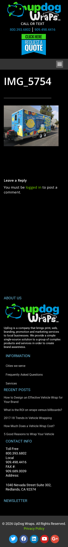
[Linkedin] (34, 539)
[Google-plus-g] (55, 539)
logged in (33, 187)
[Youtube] (44, 539)
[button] (59, 64)
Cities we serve (15, 366)
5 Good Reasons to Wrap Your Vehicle (29, 434)
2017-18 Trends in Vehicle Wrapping (28, 418)
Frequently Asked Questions (24, 374)
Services (11, 383)
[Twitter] (13, 539)
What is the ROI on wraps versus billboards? (33, 410)
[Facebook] (23, 539)
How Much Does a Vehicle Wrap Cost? (29, 426)
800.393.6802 (20, 30)
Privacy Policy (34, 528)
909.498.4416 (45, 30)
